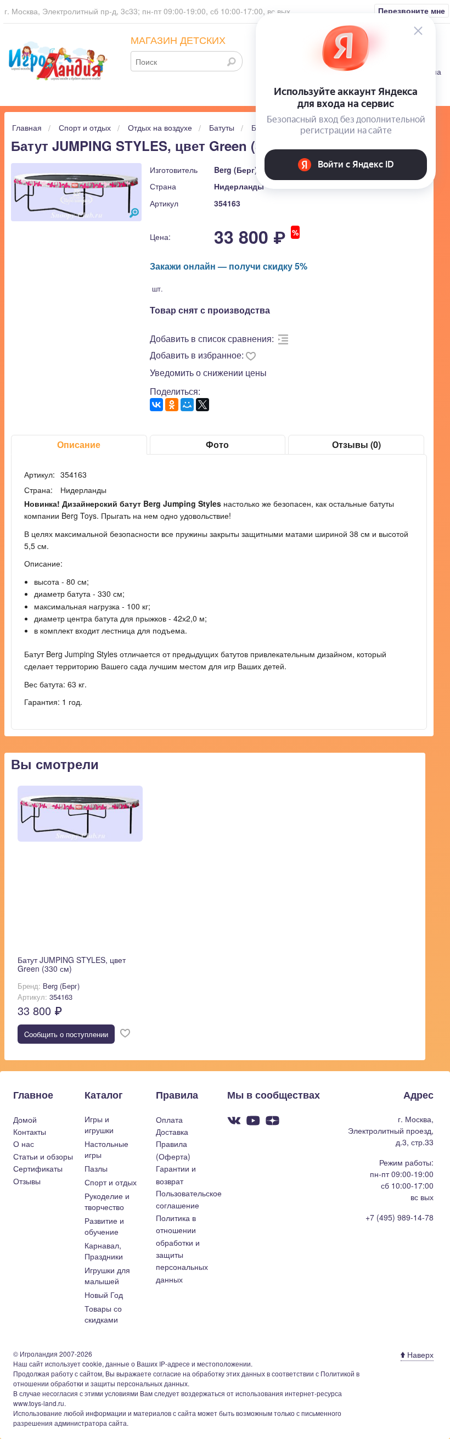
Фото (217, 444)
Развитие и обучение (104, 1226)
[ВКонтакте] (156, 404)
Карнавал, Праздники (104, 1251)
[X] (202, 404)
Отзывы (27, 1180)
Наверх (419, 1354)
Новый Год (104, 1294)
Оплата (169, 1119)
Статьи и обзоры (43, 1156)
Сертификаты (38, 1168)
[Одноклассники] (171, 404)
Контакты (29, 1131)
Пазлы (96, 1168)
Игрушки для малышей (107, 1275)
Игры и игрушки (99, 1124)
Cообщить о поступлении (66, 1034)
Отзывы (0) (356, 444)
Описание (78, 444)
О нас (23, 1143)
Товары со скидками (103, 1314)
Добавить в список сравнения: (212, 338)
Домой (25, 1119)
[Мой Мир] (187, 404)
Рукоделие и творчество (107, 1201)
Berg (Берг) (235, 169)
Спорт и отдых (111, 1182)
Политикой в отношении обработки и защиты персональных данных (186, 1378)
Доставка (172, 1131)
